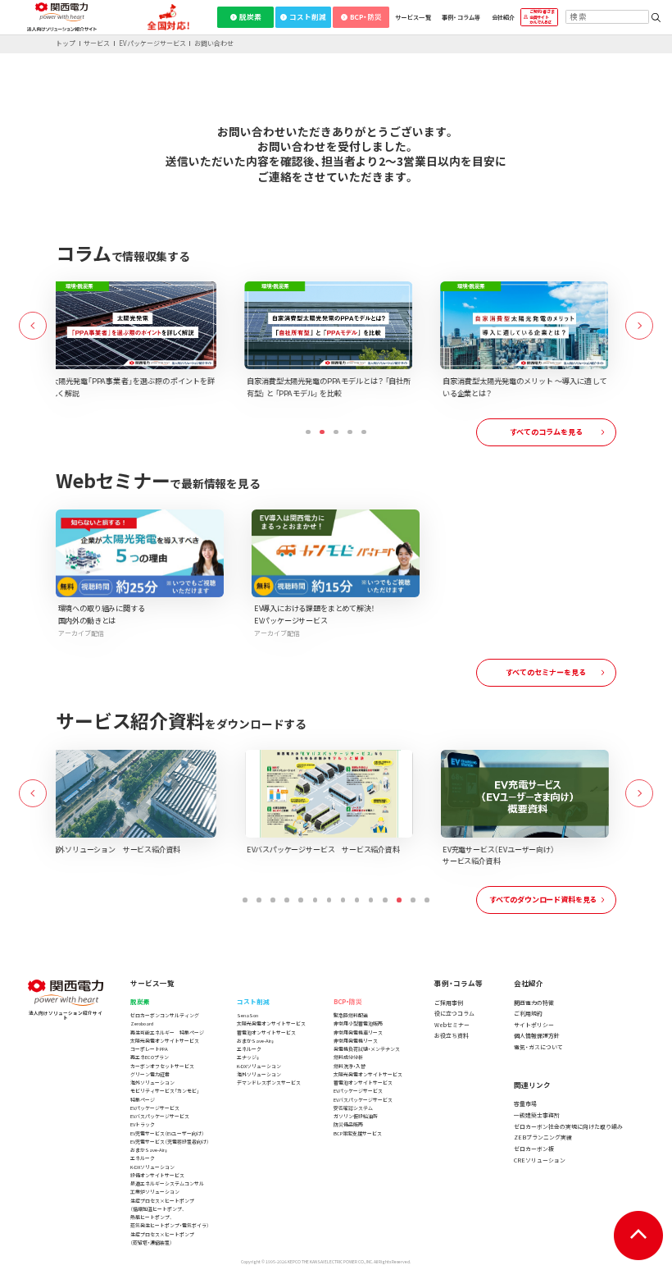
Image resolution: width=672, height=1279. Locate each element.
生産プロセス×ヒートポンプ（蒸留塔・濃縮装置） (162, 1238)
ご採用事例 (448, 1002)
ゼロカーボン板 (534, 1148)
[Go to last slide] (33, 326)
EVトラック (142, 1124)
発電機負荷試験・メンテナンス (367, 1049)
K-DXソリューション (152, 1167)
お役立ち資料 (451, 1035)
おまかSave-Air (148, 1150)
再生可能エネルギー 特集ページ (167, 1032)
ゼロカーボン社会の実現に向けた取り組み (568, 1126)
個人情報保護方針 (537, 1035)
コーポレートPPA (149, 1049)
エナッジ (248, 1057)
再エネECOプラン (149, 1057)
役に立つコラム (454, 1013)
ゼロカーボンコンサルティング (164, 1015)
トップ (65, 43)
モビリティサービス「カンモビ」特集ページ (164, 1095)
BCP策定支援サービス (358, 1133)
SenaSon (247, 1015)
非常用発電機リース (356, 1040)
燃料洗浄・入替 (350, 1066)
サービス (97, 43)
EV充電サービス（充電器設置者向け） (169, 1141)
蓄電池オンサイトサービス (266, 1032)
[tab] (308, 432)
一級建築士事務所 (537, 1115)
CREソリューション (539, 1160)
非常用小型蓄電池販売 (358, 1023)
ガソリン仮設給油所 (356, 1116)
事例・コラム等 (461, 17)
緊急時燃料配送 (351, 1015)
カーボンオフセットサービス (162, 1066)
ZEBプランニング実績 (543, 1137)
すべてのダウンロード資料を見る (543, 899)
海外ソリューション (152, 1082)
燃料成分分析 (348, 1057)
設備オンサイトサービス (157, 1175)
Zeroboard (141, 1023)
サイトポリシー (534, 1025)
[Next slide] (639, 326)
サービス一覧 (413, 17)
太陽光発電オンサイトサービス (164, 1040)
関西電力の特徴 (534, 1002)
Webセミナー (452, 1025)
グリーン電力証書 (150, 1074)
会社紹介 (503, 17)
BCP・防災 (366, 16)
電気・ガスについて (538, 1047)
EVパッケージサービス (152, 43)
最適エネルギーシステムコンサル (167, 1183)
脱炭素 (250, 16)
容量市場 (525, 1103)
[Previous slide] (33, 793)
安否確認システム (353, 1108)
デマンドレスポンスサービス (269, 1082)
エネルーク (142, 1158)
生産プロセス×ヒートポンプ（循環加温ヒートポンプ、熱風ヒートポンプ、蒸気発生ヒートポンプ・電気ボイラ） (169, 1213)
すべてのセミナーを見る (546, 672)
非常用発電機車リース (358, 1032)
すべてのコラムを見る (546, 431)
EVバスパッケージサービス (159, 1116)
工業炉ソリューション (154, 1191)
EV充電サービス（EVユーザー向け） (167, 1133)
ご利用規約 (528, 1013)
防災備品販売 (348, 1124)
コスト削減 (307, 16)
